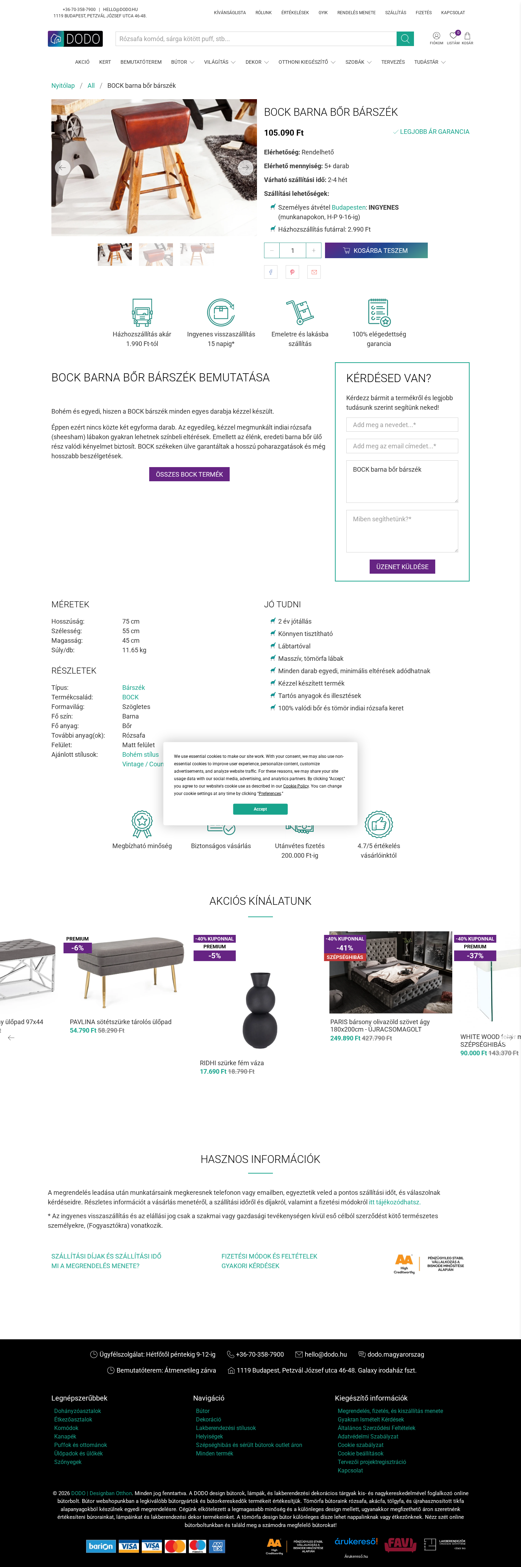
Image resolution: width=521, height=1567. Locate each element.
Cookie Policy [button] (296, 785)
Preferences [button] (270, 793)
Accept (260, 809)
